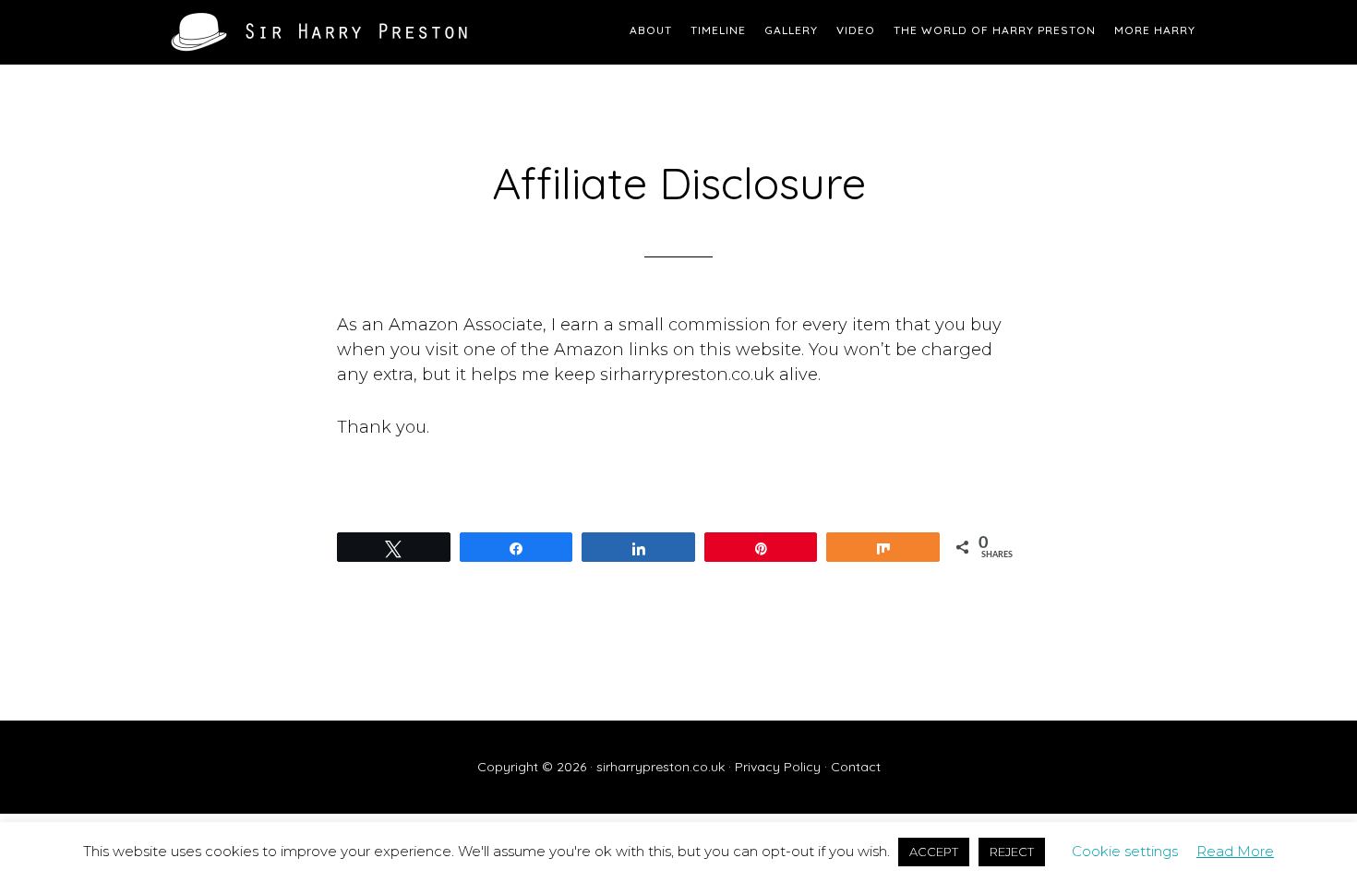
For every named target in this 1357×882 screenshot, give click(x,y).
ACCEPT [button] (933, 851)
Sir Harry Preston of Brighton (318, 32)
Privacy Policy (778, 766)
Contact (856, 766)
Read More (1235, 851)
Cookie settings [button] (1125, 851)
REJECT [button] (1012, 851)
